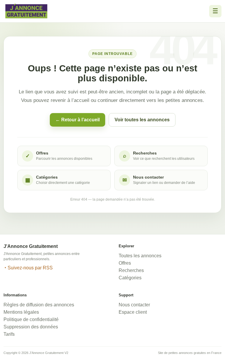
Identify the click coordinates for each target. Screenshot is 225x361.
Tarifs (9, 334)
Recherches (131, 270)
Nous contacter (134, 304)
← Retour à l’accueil (77, 119)
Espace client (133, 312)
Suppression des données (31, 326)
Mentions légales (21, 312)
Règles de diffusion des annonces (39, 304)
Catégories (130, 277)
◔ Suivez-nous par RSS (28, 267)
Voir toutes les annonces (142, 119)
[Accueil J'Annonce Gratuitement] (26, 11)
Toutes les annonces (140, 255)
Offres (125, 263)
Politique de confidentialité (31, 319)
